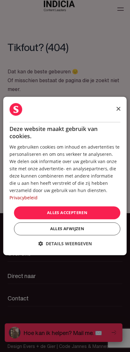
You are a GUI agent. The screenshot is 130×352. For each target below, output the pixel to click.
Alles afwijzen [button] (67, 229)
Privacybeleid (23, 198)
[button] (65, 243)
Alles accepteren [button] (67, 212)
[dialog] (65, 176)
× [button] (118, 109)
